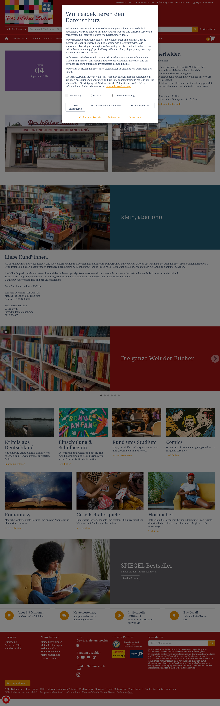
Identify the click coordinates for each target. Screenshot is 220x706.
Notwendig (75, 95)
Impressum (135, 117)
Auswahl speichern (140, 105)
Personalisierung (123, 95)
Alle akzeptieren (75, 107)
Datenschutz (115, 117)
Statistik (97, 95)
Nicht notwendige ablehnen (106, 105)
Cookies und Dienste (90, 117)
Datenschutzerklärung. (118, 86)
